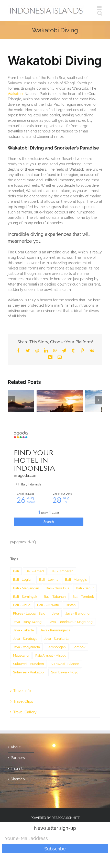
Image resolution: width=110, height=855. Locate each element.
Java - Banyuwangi (27, 601)
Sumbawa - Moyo (64, 652)
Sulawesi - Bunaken (28, 643)
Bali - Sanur (85, 567)
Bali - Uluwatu (48, 584)
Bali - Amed (35, 551)
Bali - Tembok (83, 576)
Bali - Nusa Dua (57, 567)
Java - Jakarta (23, 610)
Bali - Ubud (21, 584)
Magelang (21, 635)
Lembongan (56, 627)
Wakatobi (16, 94)
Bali (16, 551)
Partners (18, 737)
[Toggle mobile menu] (99, 7)
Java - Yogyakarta (26, 627)
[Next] (98, 389)
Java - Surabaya (25, 618)
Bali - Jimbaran (61, 551)
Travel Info (22, 670)
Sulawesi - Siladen (65, 643)
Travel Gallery (25, 691)
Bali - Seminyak (25, 576)
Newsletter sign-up (55, 828)
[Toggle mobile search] (99, 13)
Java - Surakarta (56, 618)
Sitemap (18, 758)
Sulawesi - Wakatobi (29, 652)
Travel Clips (23, 681)
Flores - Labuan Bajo (29, 593)
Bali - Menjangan (26, 567)
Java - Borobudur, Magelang (71, 601)
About (16, 726)
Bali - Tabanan (55, 576)
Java (55, 593)
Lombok (78, 627)
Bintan (71, 584)
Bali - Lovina (48, 559)
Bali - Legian (22, 559)
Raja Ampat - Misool (50, 635)
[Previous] (11, 389)
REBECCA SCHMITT (66, 797)
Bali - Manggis (76, 559)
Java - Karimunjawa (55, 610)
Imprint (17, 748)
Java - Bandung (77, 593)
